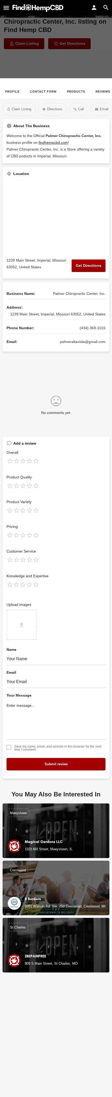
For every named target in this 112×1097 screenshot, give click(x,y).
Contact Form (43, 91)
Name (11, 649)
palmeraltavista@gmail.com (82, 342)
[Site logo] (39, 8)
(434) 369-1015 (92, 328)
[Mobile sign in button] (94, 7)
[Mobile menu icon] (6, 8)
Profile (12, 91)
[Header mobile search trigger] (106, 7)
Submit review (56, 764)
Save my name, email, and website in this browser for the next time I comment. (57, 748)
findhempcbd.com (53, 142)
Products (76, 91)
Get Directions (88, 265)
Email (11, 672)
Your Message (19, 695)
